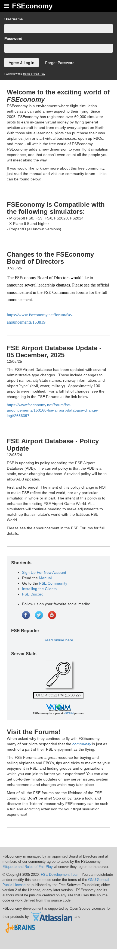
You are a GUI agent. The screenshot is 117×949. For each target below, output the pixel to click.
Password (13, 38)
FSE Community (53, 583)
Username (13, 19)
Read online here (58, 640)
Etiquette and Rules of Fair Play (27, 867)
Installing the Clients (39, 589)
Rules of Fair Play (34, 73)
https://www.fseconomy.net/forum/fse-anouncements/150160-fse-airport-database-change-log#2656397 (52, 410)
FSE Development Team (60, 874)
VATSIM (68, 713)
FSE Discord (33, 594)
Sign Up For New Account (44, 572)
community (81, 744)
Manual (45, 578)
